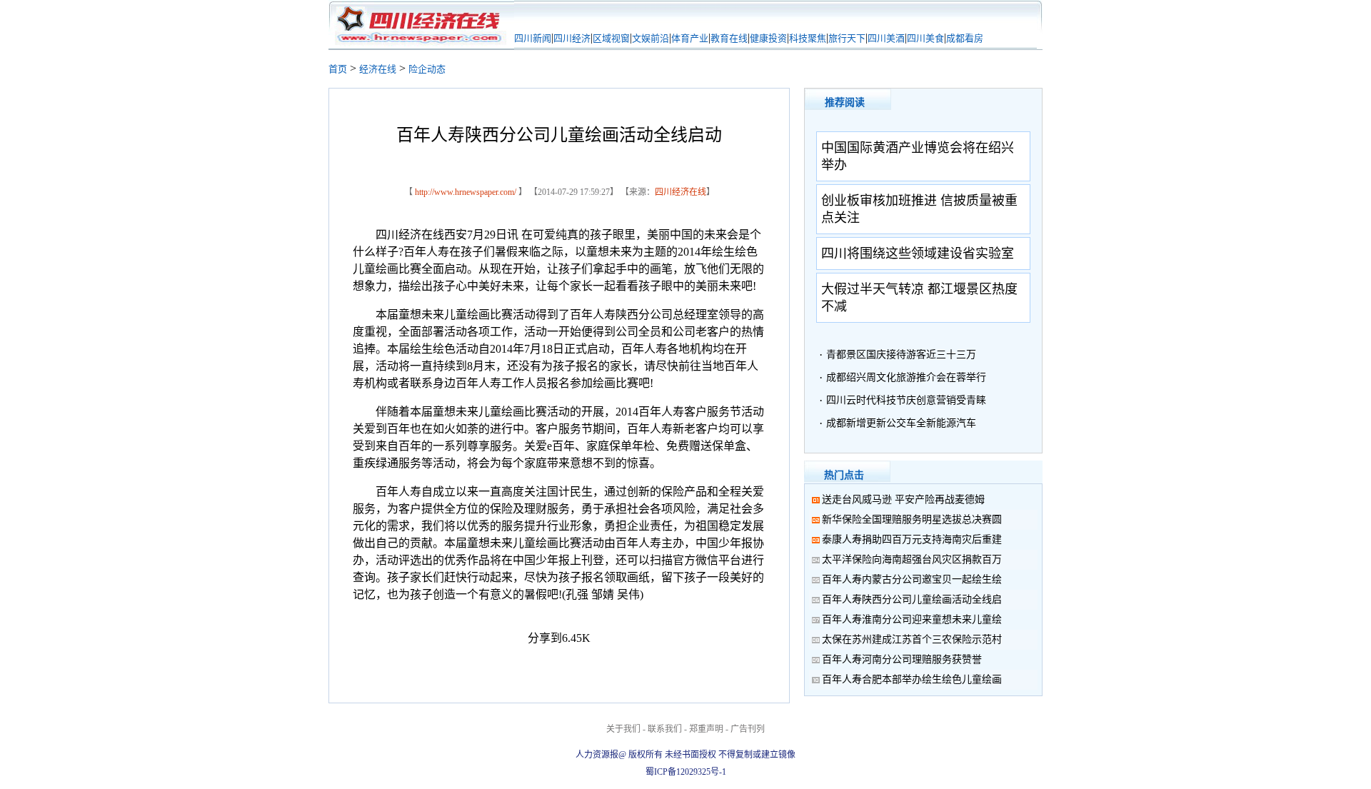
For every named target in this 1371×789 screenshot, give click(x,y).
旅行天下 (846, 38)
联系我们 (665, 729)
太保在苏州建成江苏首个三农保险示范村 (912, 639)
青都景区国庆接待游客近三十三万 (901, 354)
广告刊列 (747, 729)
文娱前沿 (650, 38)
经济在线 (377, 69)
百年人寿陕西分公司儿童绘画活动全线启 (912, 599)
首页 (337, 69)
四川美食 (925, 38)
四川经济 (572, 38)
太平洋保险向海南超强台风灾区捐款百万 (912, 559)
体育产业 (689, 38)
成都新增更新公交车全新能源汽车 (901, 423)
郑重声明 (706, 729)
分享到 (545, 638)
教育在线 (729, 38)
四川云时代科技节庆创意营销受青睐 (906, 400)
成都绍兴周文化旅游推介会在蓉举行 (906, 377)
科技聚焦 (807, 38)
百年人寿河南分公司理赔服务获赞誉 (902, 659)
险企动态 (427, 69)
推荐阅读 (845, 102)
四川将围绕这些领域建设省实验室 (917, 253)
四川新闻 (532, 38)
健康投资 (768, 38)
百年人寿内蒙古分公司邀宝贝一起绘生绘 (912, 579)
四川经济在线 (680, 192)
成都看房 (964, 38)
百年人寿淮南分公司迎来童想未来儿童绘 (912, 619)
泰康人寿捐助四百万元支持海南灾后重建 (912, 539)
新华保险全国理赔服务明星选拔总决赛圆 (912, 519)
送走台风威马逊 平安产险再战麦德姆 (903, 499)
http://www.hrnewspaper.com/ (465, 192)
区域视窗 (611, 38)
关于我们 (623, 729)
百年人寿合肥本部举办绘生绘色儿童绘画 (912, 679)
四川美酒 (886, 38)
